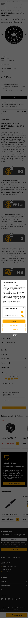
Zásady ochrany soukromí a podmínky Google (15, 296)
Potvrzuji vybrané (14, 325)
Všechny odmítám (14, 329)
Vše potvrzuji (14, 321)
